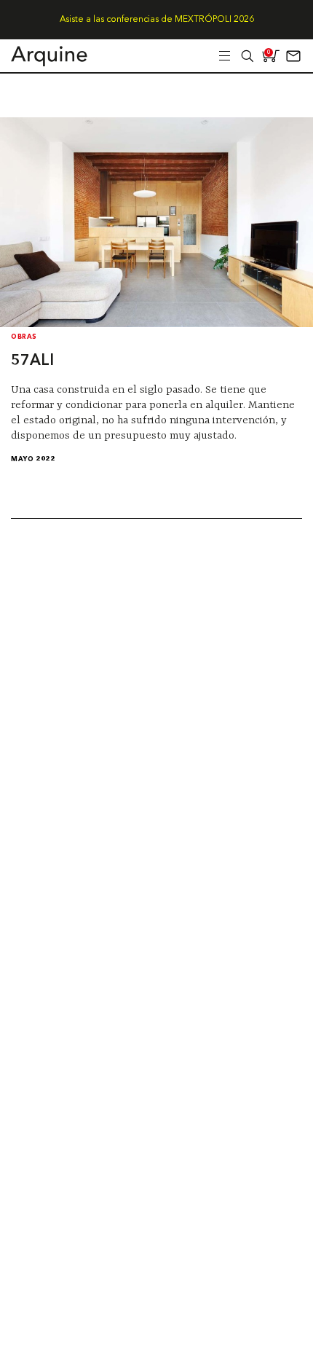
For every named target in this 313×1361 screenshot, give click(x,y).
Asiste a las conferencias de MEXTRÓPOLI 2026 (157, 19)
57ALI (32, 361)
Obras (24, 337)
